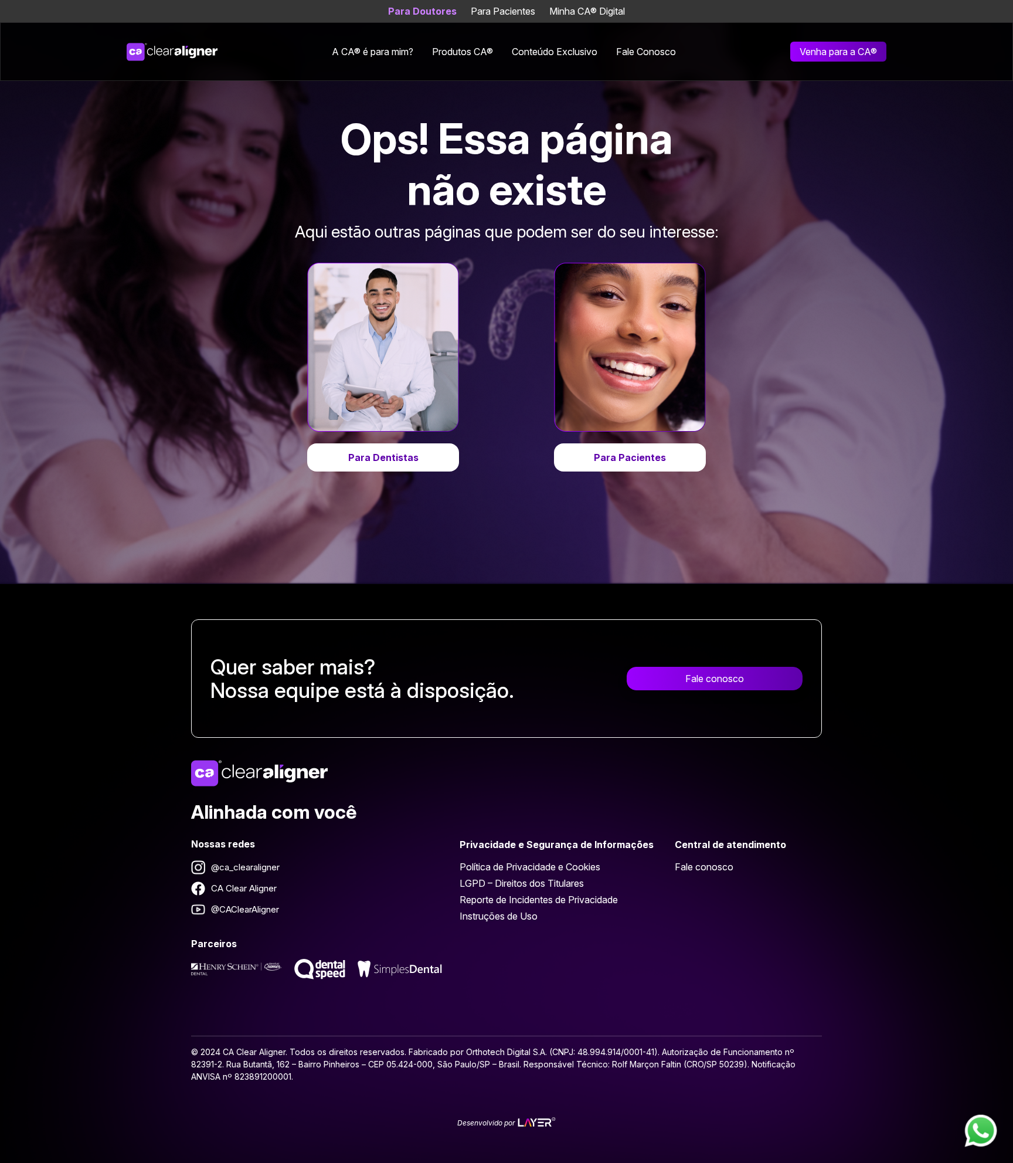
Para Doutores (422, 11)
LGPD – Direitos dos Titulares (522, 883)
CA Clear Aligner (244, 888)
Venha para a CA (838, 51)
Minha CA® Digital (587, 11)
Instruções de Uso (499, 916)
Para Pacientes (503, 11)
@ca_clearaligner (245, 867)
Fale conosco (714, 678)
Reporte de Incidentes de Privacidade (539, 900)
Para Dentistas (383, 457)
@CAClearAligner (245, 909)
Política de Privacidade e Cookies (530, 867)
